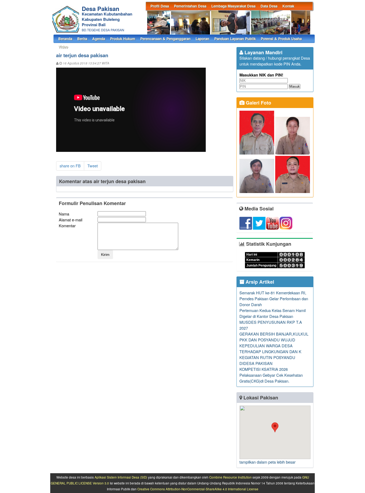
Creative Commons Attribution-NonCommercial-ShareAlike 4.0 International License (197, 489)
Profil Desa (159, 6)
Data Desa (269, 6)
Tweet (92, 165)
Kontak (288, 6)
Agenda (98, 38)
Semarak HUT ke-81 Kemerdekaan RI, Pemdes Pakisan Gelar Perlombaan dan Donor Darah (273, 298)
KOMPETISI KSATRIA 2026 (263, 369)
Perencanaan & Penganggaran (165, 38)
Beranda (65, 38)
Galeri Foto (257, 102)
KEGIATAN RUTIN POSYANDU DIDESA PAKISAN (267, 360)
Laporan (202, 38)
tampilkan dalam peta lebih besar (267, 462)
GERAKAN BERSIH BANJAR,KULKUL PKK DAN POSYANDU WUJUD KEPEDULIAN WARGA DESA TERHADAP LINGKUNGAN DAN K (273, 342)
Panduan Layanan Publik (235, 38)
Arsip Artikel (259, 281)
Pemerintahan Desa (190, 6)
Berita (82, 38)
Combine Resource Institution (230, 477)
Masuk (294, 86)
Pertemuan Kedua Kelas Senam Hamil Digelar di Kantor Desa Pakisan (272, 313)
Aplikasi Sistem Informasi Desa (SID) (121, 477)
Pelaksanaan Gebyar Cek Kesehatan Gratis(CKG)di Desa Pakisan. (271, 378)
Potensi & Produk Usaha (281, 38)
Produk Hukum (122, 38)
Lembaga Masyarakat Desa (233, 6)
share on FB (70, 165)
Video (63, 46)
